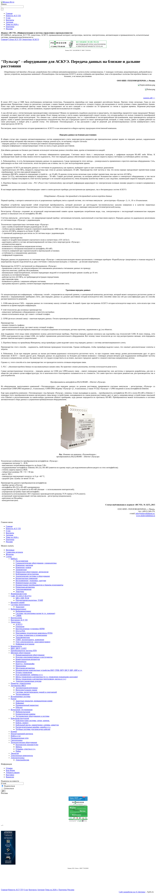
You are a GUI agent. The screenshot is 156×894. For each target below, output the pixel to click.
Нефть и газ (15, 736)
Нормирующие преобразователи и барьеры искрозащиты (39, 585)
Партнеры (10, 539)
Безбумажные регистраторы (27, 574)
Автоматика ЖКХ (18, 686)
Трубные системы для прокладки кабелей (33, 729)
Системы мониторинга (20, 605)
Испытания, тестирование (22, 710)
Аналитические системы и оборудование (33, 576)
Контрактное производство (27, 745)
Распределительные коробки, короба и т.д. (33, 727)
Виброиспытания (23, 712)
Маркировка (21, 666)
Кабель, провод (22, 723)
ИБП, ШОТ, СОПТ (19, 648)
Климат (14, 731)
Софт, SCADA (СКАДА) (21, 596)
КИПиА (14, 559)
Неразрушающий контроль (22, 734)
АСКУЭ (35, 39)
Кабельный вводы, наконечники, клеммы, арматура (37, 725)
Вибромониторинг (18, 609)
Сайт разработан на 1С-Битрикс (132, 892)
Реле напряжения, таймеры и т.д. (29, 675)
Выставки (10, 775)
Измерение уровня (23, 567)
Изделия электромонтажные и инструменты (34, 657)
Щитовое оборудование (20, 653)
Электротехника (17, 758)
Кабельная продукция (20, 718)
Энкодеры (20, 591)
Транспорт (20, 607)
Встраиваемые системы (20, 696)
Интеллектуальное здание (26, 690)
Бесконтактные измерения (26, 578)
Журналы (10, 554)
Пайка (18, 751)
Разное (13, 699)
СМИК (18, 616)
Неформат (20, 703)
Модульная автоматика (25, 668)
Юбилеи (19, 707)
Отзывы (9, 768)
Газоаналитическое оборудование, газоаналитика (36, 563)
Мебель (19, 747)
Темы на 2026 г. (12, 537)
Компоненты (21, 661)
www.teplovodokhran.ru (145, 516)
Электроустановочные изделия (28, 681)
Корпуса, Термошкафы (25, 664)
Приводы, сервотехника (21, 683)
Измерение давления (24, 565)
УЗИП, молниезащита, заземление (30, 640)
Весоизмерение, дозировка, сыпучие (31, 581)
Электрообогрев (22, 760)
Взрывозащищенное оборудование (30, 655)
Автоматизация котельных (27, 688)
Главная (4, 39)
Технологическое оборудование (24, 742)
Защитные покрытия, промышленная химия (34, 701)
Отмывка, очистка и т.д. (26, 749)
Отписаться (9, 788)
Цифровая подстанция (25, 644)
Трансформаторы (23, 637)
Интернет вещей (17, 602)
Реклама (9, 542)
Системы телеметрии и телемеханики (31, 635)
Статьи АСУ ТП (15, 39)
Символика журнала (14, 552)
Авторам (9, 535)
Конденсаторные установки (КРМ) (30, 629)
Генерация (20, 626)
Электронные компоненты (22, 755)
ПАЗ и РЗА (20, 631)
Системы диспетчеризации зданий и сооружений (36, 692)
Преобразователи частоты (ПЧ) (24, 651)
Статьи (9, 556)
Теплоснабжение (23, 694)
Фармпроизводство (19, 594)
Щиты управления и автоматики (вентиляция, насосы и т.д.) (41, 679)
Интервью (10, 550)
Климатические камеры (25, 714)
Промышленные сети (20, 738)
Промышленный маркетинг (27, 705)
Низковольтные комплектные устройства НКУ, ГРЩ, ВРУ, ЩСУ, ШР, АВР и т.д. (49, 670)
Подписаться (9, 786)
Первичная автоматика (25, 587)
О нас (8, 531)
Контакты (10, 533)
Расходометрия (22, 561)
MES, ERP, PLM (22, 598)
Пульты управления (24, 672)
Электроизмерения (23, 589)
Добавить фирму (13, 773)
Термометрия (21, 570)
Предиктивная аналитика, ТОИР (29, 600)
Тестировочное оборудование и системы (32, 716)
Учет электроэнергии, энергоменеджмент (33, 642)
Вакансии (10, 777)
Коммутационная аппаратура (28, 659)
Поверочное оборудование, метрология (32, 572)
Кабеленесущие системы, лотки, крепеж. (33, 721)
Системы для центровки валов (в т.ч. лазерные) (35, 613)
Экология (15, 753)
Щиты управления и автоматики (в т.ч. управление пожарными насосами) (47, 677)
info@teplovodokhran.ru (145, 513)
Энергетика (27, 39)
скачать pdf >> (149, 98)
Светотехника (16, 740)
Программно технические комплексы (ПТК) (34, 633)
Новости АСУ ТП (13, 529)
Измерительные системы (26, 583)
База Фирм (10, 770)
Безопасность (16, 646)
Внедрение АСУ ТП (19, 620)
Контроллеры (16, 618)
